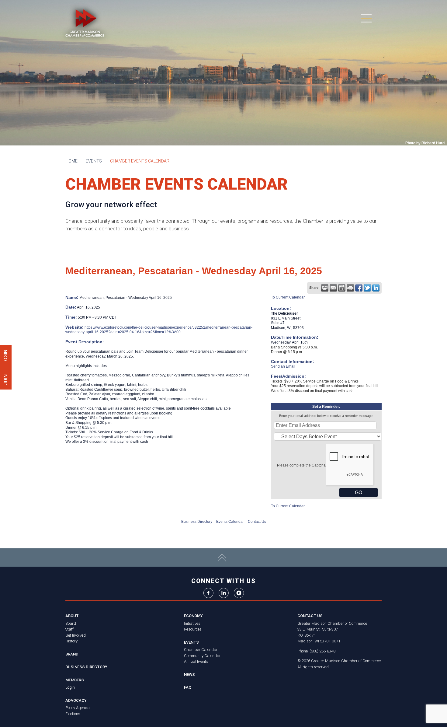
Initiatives (192, 623)
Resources (193, 629)
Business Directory (196, 521)
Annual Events (196, 661)
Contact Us (257, 521)
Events (94, 161)
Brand (71, 654)
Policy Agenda (77, 707)
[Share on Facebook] (358, 288)
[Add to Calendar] (341, 288)
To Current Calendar (288, 297)
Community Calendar (202, 655)
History (71, 641)
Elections (72, 713)
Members (74, 680)
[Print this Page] (324, 288)
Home (71, 161)
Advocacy (76, 700)
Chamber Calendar (201, 649)
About (72, 615)
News (189, 674)
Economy (193, 615)
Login (70, 687)
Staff (69, 629)
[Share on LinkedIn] (375, 288)
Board (70, 623)
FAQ (187, 687)
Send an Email (283, 366)
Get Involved (75, 635)
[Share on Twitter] (367, 288)
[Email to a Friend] (333, 288)
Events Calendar (230, 521)
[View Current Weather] (350, 288)
